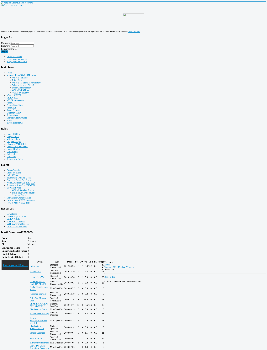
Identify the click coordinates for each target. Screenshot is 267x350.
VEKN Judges (13, 139)
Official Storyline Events (23, 190)
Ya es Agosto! (36, 338)
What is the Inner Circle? (23, 85)
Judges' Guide (13, 136)
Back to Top (109, 277)
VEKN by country (20, 93)
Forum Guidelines (15, 105)
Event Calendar (13, 170)
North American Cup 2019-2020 (21, 183)
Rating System (13, 110)
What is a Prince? (20, 78)
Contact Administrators (17, 118)
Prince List (17, 80)
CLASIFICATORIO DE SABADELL (39, 305)
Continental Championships (19, 198)
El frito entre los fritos (39, 343)
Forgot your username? (17, 59)
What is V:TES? (14, 95)
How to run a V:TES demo (18, 203)
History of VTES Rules (17, 144)
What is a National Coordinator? (26, 83)
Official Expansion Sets (17, 216)
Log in (4, 52)
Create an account (14, 56)
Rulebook (11, 154)
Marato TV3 (35, 271)
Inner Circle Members (21, 88)
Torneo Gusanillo (37, 333)
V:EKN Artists (13, 219)
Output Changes (14, 141)
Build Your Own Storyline (23, 193)
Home (9, 73)
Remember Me (7, 49)
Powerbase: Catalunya (39, 313)
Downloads (12, 214)
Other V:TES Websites (17, 226)
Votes (9, 120)
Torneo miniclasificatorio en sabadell (38, 320)
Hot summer (35, 266)
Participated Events (15, 265)
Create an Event (14, 173)
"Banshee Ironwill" (38, 294)
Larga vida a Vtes (37, 277)
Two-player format (15, 123)
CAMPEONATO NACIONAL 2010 (38, 282)
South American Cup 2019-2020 (21, 185)
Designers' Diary (14, 113)
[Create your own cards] (12, 5)
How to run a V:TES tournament (21, 200)
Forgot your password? (17, 61)
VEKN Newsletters (15, 100)
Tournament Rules (15, 159)
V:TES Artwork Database (18, 224)
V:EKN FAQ (12, 98)
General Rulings (14, 149)
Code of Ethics (13, 134)
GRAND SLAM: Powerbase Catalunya (39, 347)
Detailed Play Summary (17, 146)
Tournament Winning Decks (19, 178)
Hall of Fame (12, 175)
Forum (10, 103)
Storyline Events (14, 188)
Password (5, 46)
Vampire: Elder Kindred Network (21, 75)
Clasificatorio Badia (38, 309)
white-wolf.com (134, 32)
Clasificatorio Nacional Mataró (37, 327)
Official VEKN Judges (22, 90)
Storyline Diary (19, 195)
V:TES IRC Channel (16, 221)
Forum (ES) (12, 108)
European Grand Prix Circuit (19, 180)
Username (5, 43)
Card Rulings (12, 151)
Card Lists (11, 156)
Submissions (12, 115)
